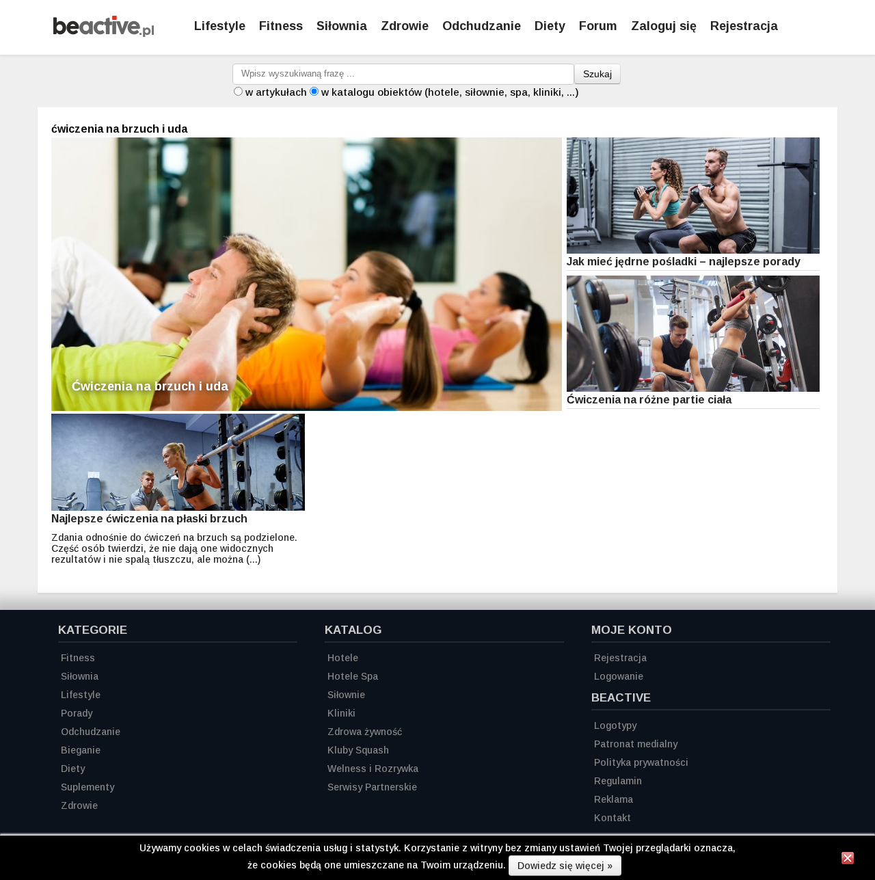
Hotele (342, 657)
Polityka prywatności (641, 762)
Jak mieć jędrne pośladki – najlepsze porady (683, 261)
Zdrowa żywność (364, 731)
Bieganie (80, 750)
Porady (76, 713)
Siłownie (346, 694)
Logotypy (615, 725)
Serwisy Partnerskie (372, 787)
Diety (550, 26)
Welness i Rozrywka (372, 768)
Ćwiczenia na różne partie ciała (649, 399)
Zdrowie (405, 26)
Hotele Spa (352, 676)
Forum (598, 26)
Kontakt (612, 817)
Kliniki (341, 713)
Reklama (613, 799)
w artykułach (276, 92)
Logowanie (618, 676)
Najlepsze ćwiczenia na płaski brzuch (149, 518)
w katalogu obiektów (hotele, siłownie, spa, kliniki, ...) (450, 92)
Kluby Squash (358, 750)
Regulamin (618, 780)
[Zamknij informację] (848, 860)
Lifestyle (219, 26)
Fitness (281, 26)
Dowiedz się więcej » (564, 865)
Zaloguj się (664, 26)
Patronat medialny (635, 743)
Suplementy (87, 787)
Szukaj (597, 73)
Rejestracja (744, 26)
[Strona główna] (103, 33)
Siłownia (342, 26)
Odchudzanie (481, 26)
